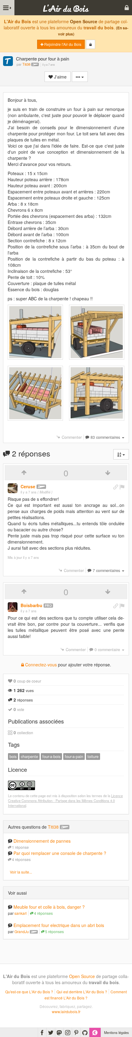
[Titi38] (8, 61)
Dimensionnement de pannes (42, 841)
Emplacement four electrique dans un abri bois (59, 925)
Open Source (83, 21)
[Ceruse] (12, 488)
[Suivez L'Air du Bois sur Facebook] (42, 1032)
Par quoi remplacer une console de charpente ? (60, 853)
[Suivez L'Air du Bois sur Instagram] (68, 1032)
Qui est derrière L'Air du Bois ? (81, 991)
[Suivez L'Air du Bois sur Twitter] (51, 1032)
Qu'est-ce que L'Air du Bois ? (29, 991)
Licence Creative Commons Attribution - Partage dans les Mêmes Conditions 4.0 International (65, 800)
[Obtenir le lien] (115, 486)
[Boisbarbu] (12, 607)
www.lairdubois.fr (66, 1011)
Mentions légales (116, 1032)
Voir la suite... (21, 871)
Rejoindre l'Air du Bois (62, 44)
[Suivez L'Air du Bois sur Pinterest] (76, 1032)
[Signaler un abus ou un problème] (121, 486)
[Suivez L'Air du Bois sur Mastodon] (59, 1032)
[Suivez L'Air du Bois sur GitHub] (85, 1032)
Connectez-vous (40, 664)
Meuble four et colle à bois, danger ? (49, 907)
